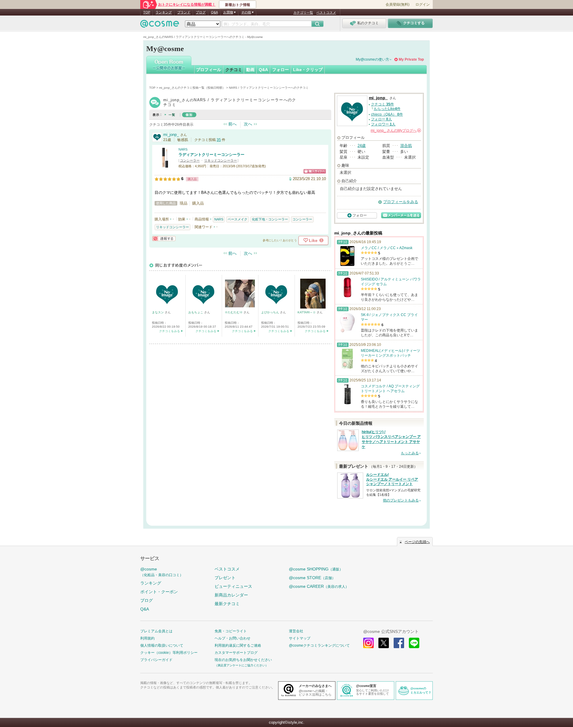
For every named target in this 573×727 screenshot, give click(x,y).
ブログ (201, 12)
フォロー (280, 69)
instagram (368, 643)
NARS (182, 149)
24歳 (362, 145)
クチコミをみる (169, 331)
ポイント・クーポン (159, 591)
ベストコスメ (326, 12)
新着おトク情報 (237, 5)
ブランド (183, 12)
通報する (163, 238)
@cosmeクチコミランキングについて (319, 645)
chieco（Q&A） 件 (387, 114)
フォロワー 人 (383, 124)
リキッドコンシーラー (220, 160)
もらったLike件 (387, 109)
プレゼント (225, 577)
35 (219, 140)
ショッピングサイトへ (315, 171)
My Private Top (411, 59)
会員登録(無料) (397, 4)
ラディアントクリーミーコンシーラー (211, 154)
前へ (232, 124)
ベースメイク (237, 219)
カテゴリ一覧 (303, 12)
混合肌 (406, 145)
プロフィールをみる (400, 202)
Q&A (214, 12)
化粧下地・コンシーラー (270, 219)
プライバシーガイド (156, 660)
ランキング (163, 12)
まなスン (158, 312)
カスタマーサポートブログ (236, 653)
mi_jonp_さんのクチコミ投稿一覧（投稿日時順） (192, 87)
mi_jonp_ (171, 134)
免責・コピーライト (231, 631)
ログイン (422, 4)
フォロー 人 (381, 119)
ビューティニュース (233, 586)
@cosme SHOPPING (316, 569)
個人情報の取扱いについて (161, 645)
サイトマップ (299, 638)
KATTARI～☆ (307, 312)
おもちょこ (196, 312)
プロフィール (208, 69)
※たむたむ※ (234, 312)
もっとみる (410, 453)
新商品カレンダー (231, 595)
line (414, 643)
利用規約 (147, 638)
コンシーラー (190, 160)
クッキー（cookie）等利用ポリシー (169, 653)
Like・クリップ (308, 69)
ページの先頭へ (417, 542)
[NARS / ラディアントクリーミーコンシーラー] (165, 165)
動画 (250, 69)
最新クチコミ (227, 603)
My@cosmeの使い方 (372, 59)
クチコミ (233, 69)
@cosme (161, 572)
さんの (395, 130)
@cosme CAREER (319, 586)
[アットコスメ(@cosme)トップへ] (159, 25)
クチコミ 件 (382, 104)
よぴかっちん (270, 312)
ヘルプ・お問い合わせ (232, 638)
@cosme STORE (312, 577)
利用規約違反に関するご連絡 (238, 645)
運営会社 (296, 631)
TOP (146, 12)
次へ (248, 124)
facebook (399, 643)
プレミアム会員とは (156, 631)
